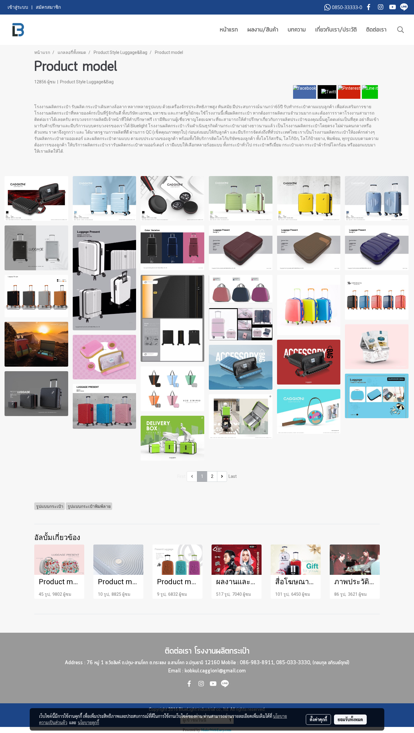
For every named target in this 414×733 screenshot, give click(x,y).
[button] (400, 29)
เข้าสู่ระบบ (18, 7)
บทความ (297, 29)
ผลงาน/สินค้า (262, 29)
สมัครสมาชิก (48, 7)
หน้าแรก (229, 29)
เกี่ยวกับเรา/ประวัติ (336, 29)
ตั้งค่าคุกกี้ (318, 719)
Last (233, 476)
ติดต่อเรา (376, 29)
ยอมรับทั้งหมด (350, 719)
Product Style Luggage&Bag (87, 81)
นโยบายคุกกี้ (88, 722)
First (181, 476)
